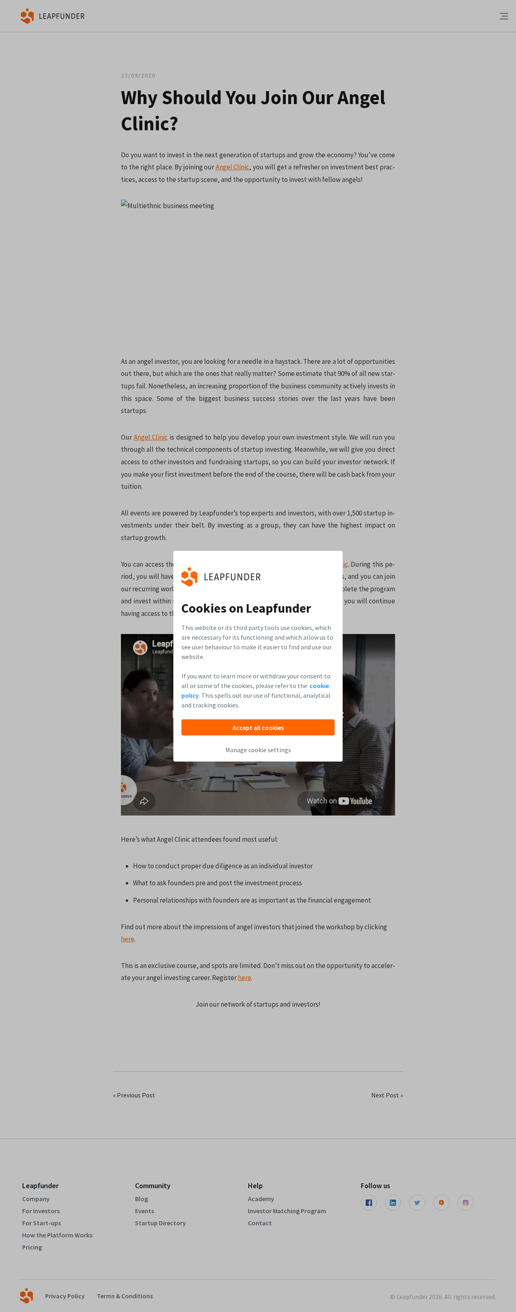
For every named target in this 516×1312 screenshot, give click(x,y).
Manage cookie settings (258, 749)
